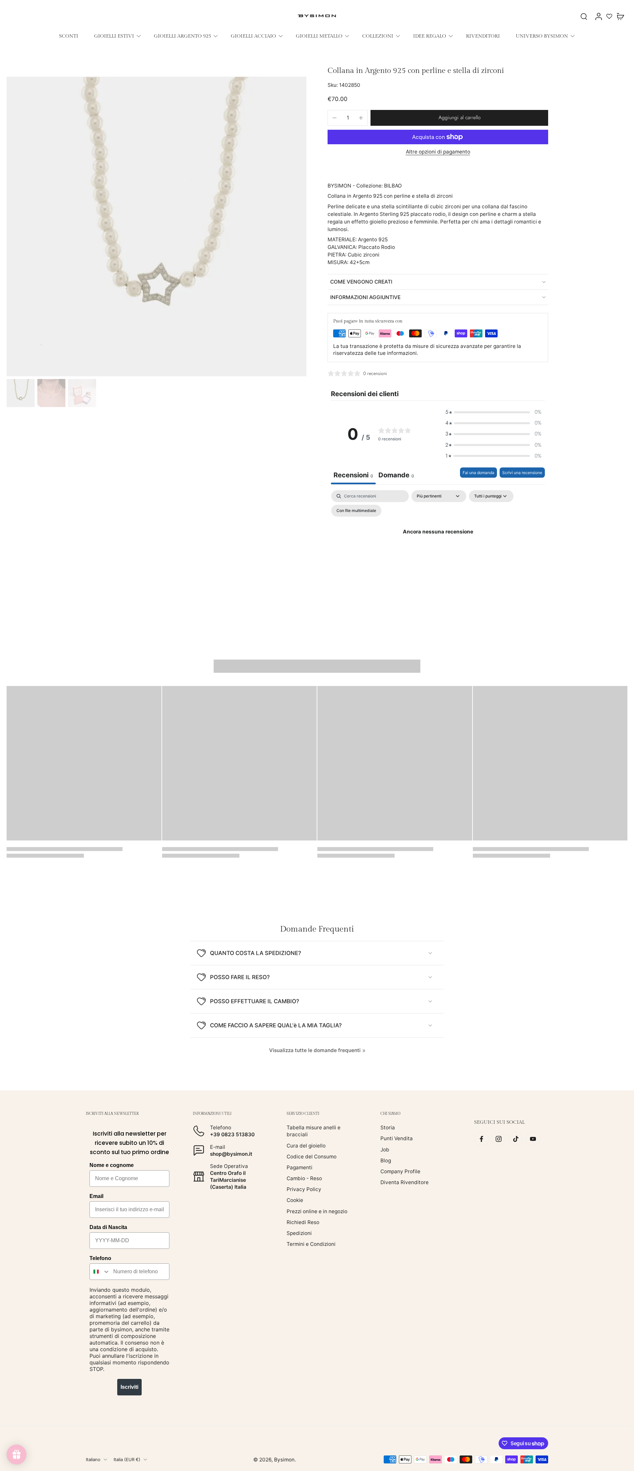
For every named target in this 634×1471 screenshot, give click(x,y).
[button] (459, 117)
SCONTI (68, 36)
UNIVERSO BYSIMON (542, 36)
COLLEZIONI (377, 36)
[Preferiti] (609, 16)
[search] (584, 16)
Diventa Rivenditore (404, 1182)
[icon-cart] (620, 16)
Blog (385, 1160)
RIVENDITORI (483, 36)
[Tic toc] (516, 1139)
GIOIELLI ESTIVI (114, 36)
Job (384, 1149)
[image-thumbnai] (21, 393)
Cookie (295, 1200)
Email (96, 1196)
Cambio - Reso (304, 1178)
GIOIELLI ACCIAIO (253, 36)
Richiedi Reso (303, 1222)
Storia (387, 1127)
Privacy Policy (304, 1189)
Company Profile (400, 1171)
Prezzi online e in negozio (317, 1211)
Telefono (100, 1258)
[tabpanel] (438, 547)
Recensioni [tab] (353, 475)
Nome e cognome (111, 1165)
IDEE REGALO (429, 36)
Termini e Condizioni (311, 1244)
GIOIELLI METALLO (319, 36)
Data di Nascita (108, 1227)
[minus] (334, 117)
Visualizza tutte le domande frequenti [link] (315, 1050)
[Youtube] (533, 1139)
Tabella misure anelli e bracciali (313, 1131)
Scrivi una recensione (522, 472)
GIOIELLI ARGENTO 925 (182, 36)
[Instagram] (498, 1139)
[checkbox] (356, 511)
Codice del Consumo (311, 1156)
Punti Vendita (396, 1138)
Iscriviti (129, 1387)
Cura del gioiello (306, 1145)
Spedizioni (299, 1233)
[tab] (396, 475)
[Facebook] (481, 1139)
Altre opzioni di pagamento (438, 152)
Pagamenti (299, 1167)
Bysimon (284, 1459)
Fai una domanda (478, 472)
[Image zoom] (156, 226)
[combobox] (100, 1272)
